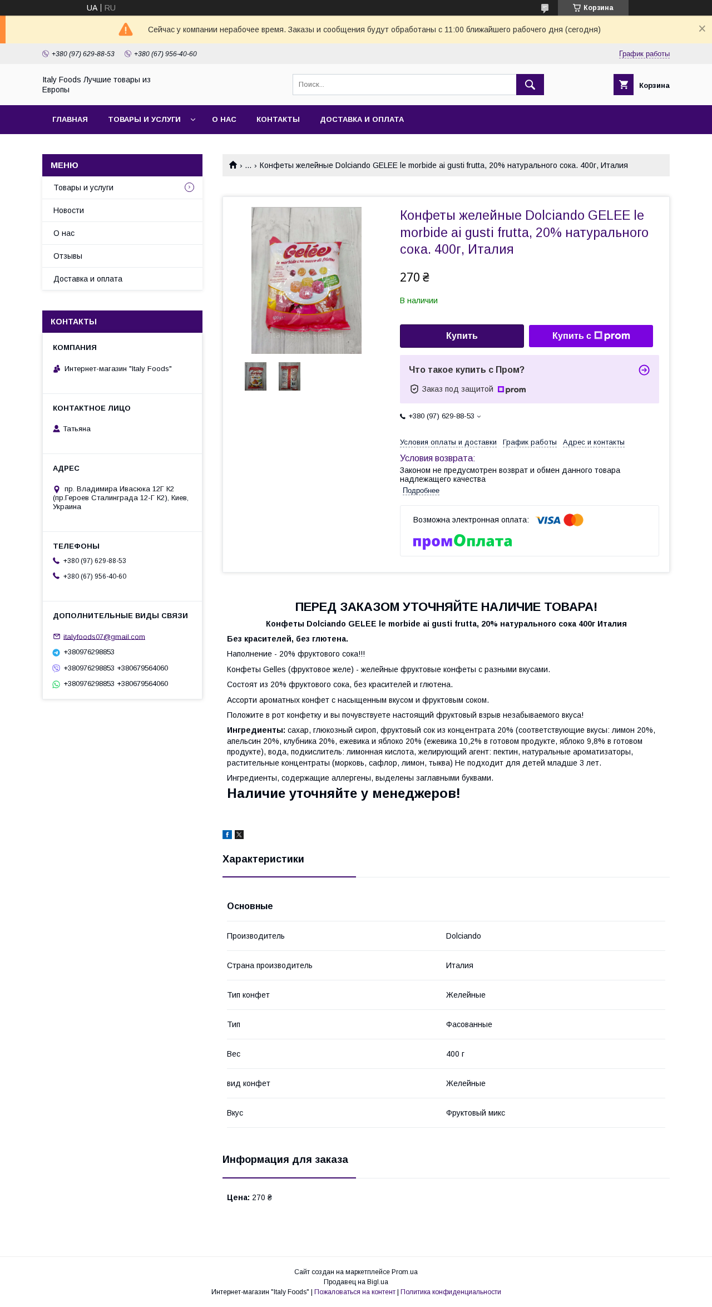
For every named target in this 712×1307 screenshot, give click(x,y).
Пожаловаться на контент (354, 1292)
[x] (239, 836)
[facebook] (227, 836)
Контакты (278, 119)
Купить (462, 336)
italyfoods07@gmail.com (104, 636)
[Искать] (530, 84)
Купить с (571, 336)
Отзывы (67, 255)
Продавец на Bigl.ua (356, 1282)
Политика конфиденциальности (450, 1292)
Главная (70, 119)
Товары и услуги (144, 119)
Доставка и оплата (362, 119)
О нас (224, 119)
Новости (68, 210)
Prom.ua (405, 1272)
